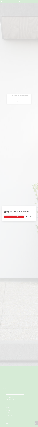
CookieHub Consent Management (20, 219)
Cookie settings (29, 216)
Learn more (6, 213)
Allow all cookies (9, 216)
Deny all (18, 216)
